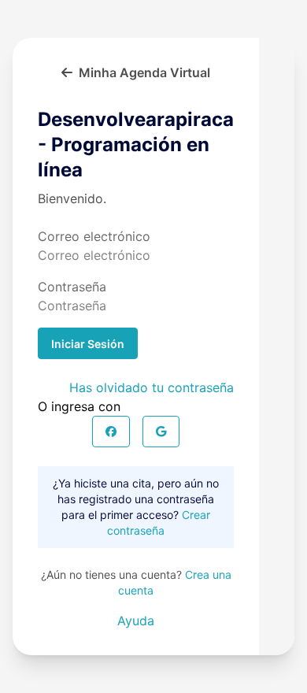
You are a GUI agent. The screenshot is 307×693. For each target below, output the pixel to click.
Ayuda (135, 620)
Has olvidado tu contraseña (151, 387)
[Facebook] (111, 431)
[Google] (160, 431)
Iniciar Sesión (87, 343)
